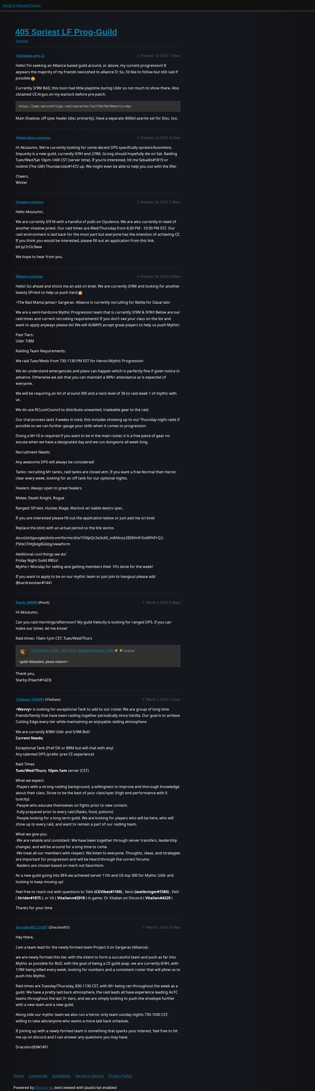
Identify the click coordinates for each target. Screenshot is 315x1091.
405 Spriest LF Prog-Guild (66, 32)
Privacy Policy (120, 1075)
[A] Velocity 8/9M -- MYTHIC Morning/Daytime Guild (73, 650)
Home (18, 1075)
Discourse (44, 1087)
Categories (38, 1075)
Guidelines (61, 1075)
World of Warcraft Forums (21, 5)
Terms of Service (89, 1075)
